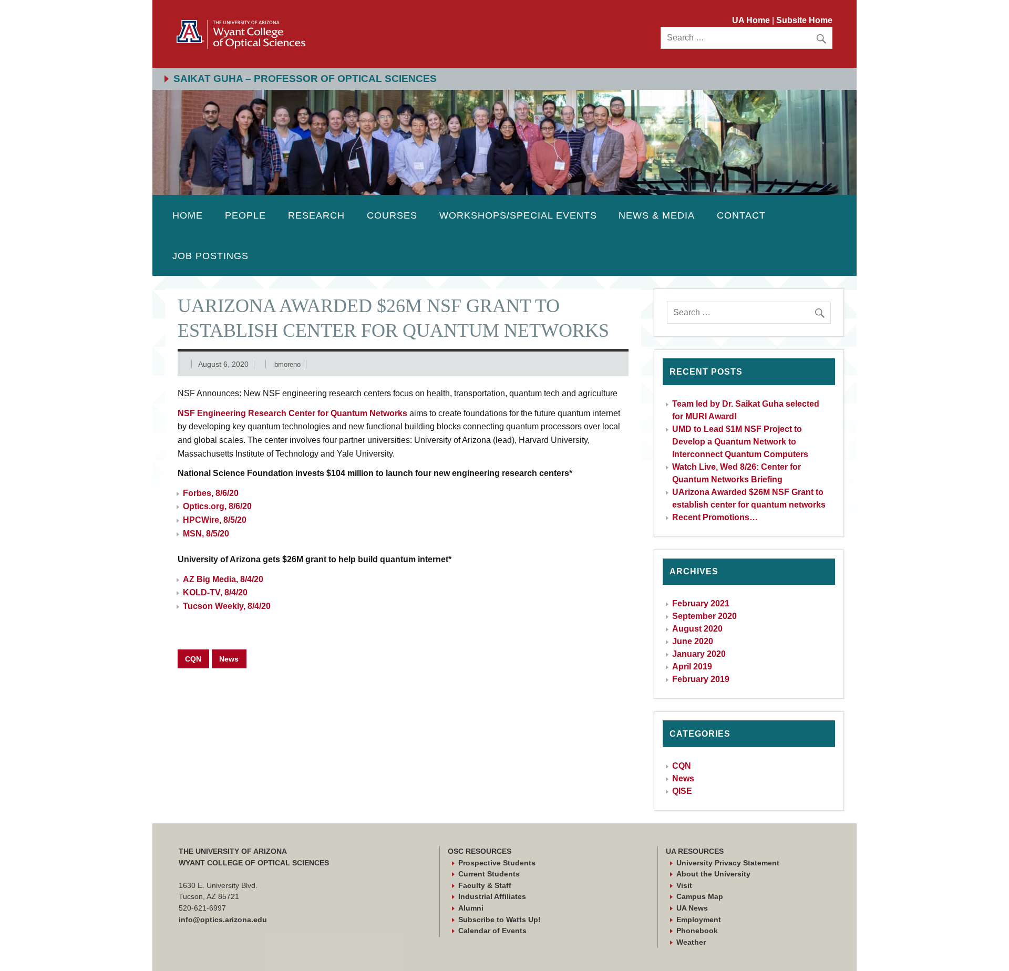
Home (187, 215)
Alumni (470, 908)
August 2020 (697, 628)
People (245, 215)
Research (316, 215)
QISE (682, 791)
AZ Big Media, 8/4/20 (223, 579)
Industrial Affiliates (492, 896)
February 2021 (700, 603)
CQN (193, 659)
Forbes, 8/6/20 (211, 493)
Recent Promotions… (715, 517)
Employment (698, 919)
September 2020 (704, 616)
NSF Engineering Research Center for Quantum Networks (292, 413)
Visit (684, 885)
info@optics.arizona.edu (223, 919)
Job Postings (210, 255)
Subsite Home (804, 20)
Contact (741, 215)
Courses (392, 215)
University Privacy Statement (727, 863)
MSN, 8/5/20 (206, 533)
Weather (691, 942)
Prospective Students (497, 863)
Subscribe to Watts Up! (499, 919)
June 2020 (692, 641)
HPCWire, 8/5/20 (214, 519)
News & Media (657, 215)
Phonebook (697, 930)
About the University (713, 874)
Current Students (489, 874)
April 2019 (692, 666)
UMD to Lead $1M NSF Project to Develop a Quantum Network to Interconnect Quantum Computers (740, 442)
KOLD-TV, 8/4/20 (215, 592)
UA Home (752, 20)
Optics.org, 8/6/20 (217, 506)
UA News (692, 908)
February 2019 (700, 679)
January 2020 (699, 653)
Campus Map (699, 896)
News (229, 659)
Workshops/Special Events (518, 215)
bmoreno (287, 364)
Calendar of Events (492, 930)
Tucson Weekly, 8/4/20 (227, 606)
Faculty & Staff (484, 885)
